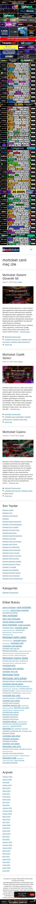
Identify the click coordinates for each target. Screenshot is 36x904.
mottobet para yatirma (11, 712)
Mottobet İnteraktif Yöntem (12, 573)
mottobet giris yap (10, 671)
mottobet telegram (16, 726)
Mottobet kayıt (16, 693)
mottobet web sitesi (11, 736)
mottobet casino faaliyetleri (20, 655)
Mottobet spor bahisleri (20, 724)
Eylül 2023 (6, 839)
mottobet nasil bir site (12, 705)
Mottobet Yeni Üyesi (25, 749)
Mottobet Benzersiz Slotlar (11, 564)
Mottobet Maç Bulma (10, 533)
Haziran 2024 (7, 814)
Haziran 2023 (7, 848)
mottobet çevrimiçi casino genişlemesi (11, 755)
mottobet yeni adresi (11, 744)
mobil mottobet (24, 625)
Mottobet (6, 519)
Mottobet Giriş (7, 513)
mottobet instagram (9, 690)
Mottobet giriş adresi (15, 678)
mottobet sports (6, 726)
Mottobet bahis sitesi (14, 637)
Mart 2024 (6, 822)
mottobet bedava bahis (7, 640)
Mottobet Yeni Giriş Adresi (11, 749)
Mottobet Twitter (9, 733)
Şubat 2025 (6, 791)
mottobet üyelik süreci (19, 419)
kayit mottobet (10, 624)
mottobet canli (17, 643)
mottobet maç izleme (11, 701)
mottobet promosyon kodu (10, 719)
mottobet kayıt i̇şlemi (26, 693)
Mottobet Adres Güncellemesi (13, 578)
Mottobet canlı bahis (10, 651)
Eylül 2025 (6, 782)
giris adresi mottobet (10, 613)
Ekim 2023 (6, 836)
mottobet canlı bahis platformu (24, 651)
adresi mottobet (9, 607)
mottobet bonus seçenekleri (14, 417)
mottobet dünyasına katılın (8, 663)
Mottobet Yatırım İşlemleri (11, 576)
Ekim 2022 (6, 871)
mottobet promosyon (10, 717)
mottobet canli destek (12, 646)
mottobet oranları (25, 705)
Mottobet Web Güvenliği (11, 559)
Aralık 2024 (6, 797)
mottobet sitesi (7, 724)
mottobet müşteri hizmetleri (11, 703)
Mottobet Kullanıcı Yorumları (12, 556)
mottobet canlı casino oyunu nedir (22, 653)
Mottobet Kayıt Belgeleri (11, 570)
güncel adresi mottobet (13, 622)
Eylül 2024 (6, 805)
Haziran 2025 (7, 785)
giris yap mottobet (11, 619)
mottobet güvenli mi (7, 688)
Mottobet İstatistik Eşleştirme (12, 536)
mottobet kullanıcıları (9, 698)
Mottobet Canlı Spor (9, 539)
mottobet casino (26, 491)
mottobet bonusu (6, 643)
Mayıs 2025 (6, 788)
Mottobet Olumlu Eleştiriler (11, 550)
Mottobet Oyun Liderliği (10, 527)
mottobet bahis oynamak (8, 634)
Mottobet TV (8, 728)
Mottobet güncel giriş (9, 686)
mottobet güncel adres (24, 681)
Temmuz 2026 (7, 777)
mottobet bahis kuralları (18, 632)
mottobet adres (8, 628)
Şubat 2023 (6, 859)
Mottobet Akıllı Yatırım (10, 544)
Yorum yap (8, 344)
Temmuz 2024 (7, 811)
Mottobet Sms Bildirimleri (11, 547)
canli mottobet (24, 607)
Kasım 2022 (6, 868)
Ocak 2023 (6, 862)
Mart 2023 (6, 856)
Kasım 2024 (7, 799)
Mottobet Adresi (8, 510)
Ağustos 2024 (7, 808)
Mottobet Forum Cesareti (11, 553)
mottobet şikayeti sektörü (8, 760)
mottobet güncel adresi (13, 684)
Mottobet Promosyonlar (13, 337)
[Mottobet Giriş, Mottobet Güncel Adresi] (11, 249)
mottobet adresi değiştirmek (9, 630)
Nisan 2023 (6, 854)
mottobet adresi (21, 628)
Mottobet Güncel (9, 681)
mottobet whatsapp (11, 739)
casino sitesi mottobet (19, 610)
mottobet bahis (20, 630)
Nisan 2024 (6, 819)
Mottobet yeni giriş (12, 746)
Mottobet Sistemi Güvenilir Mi (14, 276)
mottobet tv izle (26, 731)
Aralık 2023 (6, 831)
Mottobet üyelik (9, 758)
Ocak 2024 (6, 828)
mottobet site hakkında (22, 721)
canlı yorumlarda (6, 610)
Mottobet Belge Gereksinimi (12, 521)
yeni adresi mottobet (10, 763)
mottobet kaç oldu (11, 695)
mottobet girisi (9, 665)
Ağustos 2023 (7, 842)
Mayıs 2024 (6, 816)
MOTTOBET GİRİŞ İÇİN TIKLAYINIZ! (18, 38)
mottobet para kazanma (8, 710)
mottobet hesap (15, 688)
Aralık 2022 (6, 865)
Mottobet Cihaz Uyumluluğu (12, 541)
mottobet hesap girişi (25, 688)
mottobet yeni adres (10, 741)
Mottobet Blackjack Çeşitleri (12, 561)
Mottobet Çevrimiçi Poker (11, 530)
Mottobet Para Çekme (11, 714)
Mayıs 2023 (6, 851)
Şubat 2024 (6, 825)
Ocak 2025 (6, 794)
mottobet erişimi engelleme (20, 663)
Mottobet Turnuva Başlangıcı (12, 524)
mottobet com (24, 661)
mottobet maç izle (22, 698)
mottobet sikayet (10, 721)
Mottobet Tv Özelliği (9, 567)
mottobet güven (8, 493)
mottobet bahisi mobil (7, 632)
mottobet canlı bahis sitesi (8, 653)
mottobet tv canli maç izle (12, 731)
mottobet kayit (7, 693)
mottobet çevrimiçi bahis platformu (13, 753)
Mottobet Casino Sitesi (15, 658)
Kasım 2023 (7, 834)
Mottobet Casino (14, 432)
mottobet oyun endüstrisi (8, 708)
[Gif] (18, 104)
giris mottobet (10, 615)
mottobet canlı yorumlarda (8, 655)
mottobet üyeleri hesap (24, 755)
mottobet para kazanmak (18, 710)
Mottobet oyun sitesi (21, 708)
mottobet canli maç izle (12, 339)
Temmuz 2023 (7, 845)
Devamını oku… (25, 332)
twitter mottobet (19, 760)
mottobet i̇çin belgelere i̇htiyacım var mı (23, 690)
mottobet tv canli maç (21, 728)
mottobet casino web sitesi (11, 661)
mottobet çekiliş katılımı (8, 751)
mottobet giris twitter (13, 668)
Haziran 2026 (7, 779)
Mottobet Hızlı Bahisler (10, 516)
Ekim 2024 (6, 802)
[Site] (18, 65)
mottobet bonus (19, 640)
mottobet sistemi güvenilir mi (20, 342)
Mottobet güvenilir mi (22, 686)
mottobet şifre (20, 758)
